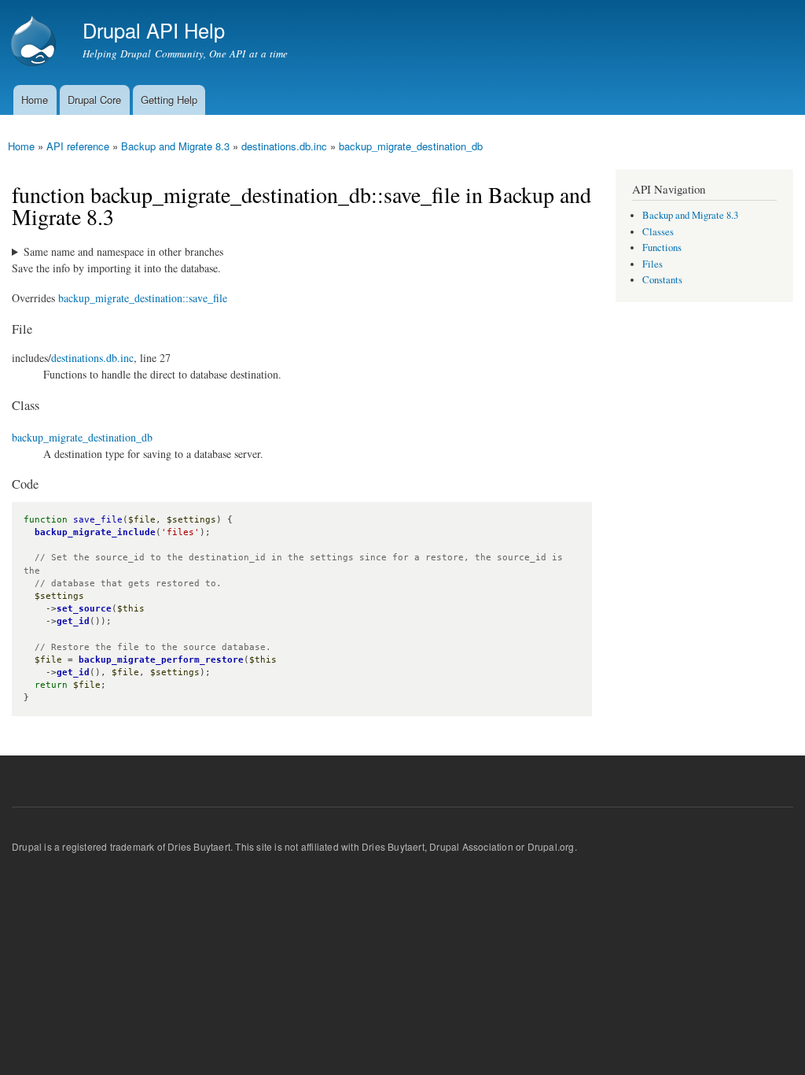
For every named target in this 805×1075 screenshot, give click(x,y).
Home (34, 99)
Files (652, 264)
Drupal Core (94, 99)
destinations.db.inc (284, 146)
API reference (77, 146)
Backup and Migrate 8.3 (175, 146)
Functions (662, 247)
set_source (84, 609)
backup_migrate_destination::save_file (142, 297)
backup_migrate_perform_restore (161, 660)
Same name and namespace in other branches (123, 251)
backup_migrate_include (95, 532)
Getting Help (169, 99)
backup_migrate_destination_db (411, 146)
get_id (73, 621)
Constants (662, 279)
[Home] (35, 42)
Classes (658, 231)
